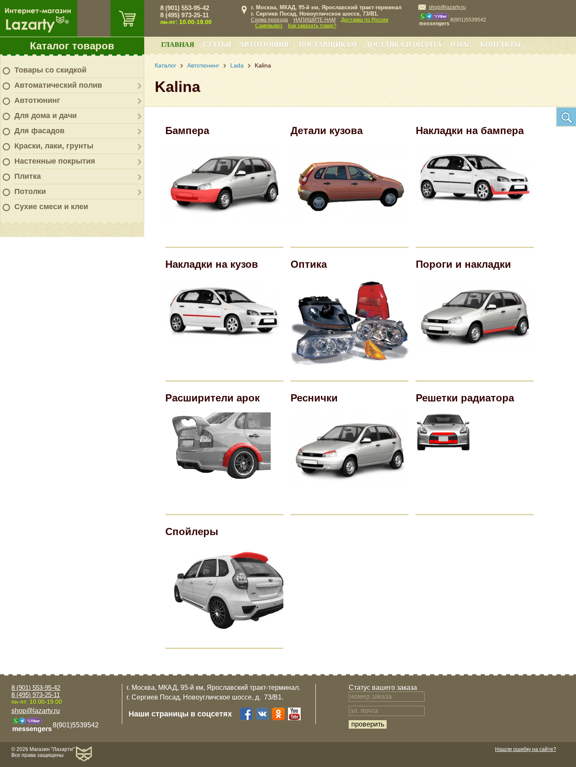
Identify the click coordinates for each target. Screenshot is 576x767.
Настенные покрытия (54, 161)
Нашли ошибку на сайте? (525, 749)
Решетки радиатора (465, 398)
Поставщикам (328, 44)
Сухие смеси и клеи (51, 206)
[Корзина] (127, 18)
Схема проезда (269, 20)
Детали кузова (327, 130)
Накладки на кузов (211, 264)
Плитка (27, 176)
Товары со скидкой (50, 70)
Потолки (30, 191)
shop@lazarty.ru (447, 7)
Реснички (314, 398)
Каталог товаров (72, 45)
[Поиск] (566, 117)
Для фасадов (39, 130)
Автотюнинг (37, 100)
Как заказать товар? (312, 26)
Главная (177, 44)
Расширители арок (212, 398)
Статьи (217, 44)
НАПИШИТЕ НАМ (314, 20)
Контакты (500, 44)
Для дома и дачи (45, 115)
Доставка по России (364, 20)
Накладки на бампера (470, 130)
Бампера (187, 130)
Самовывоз (269, 26)
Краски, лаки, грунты (53, 146)
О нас (461, 44)
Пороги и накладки (463, 264)
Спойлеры (191, 531)
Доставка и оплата (404, 44)
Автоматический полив (58, 85)
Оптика (309, 264)
